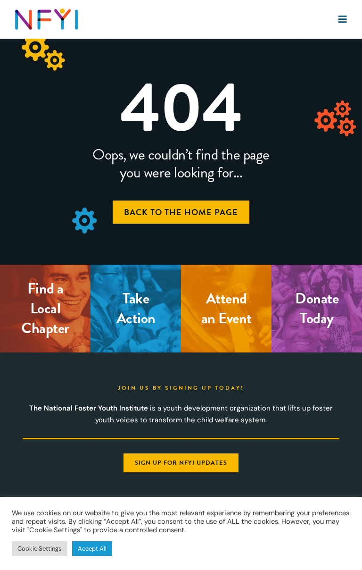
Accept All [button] (92, 549)
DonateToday (316, 308)
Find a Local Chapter (45, 308)
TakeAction (136, 308)
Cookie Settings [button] (39, 549)
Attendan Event (226, 308)
